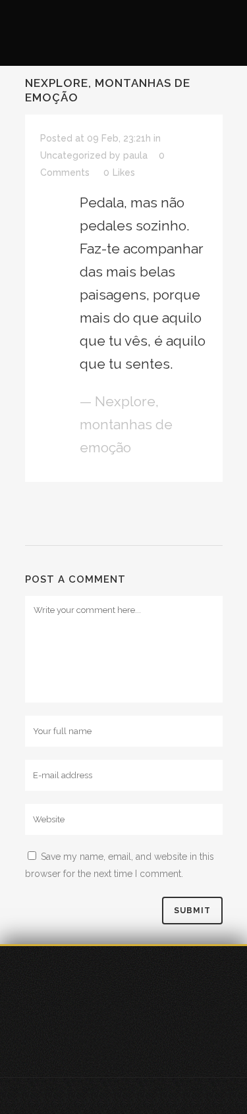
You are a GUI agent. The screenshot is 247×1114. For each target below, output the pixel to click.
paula (135, 155)
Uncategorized (73, 155)
